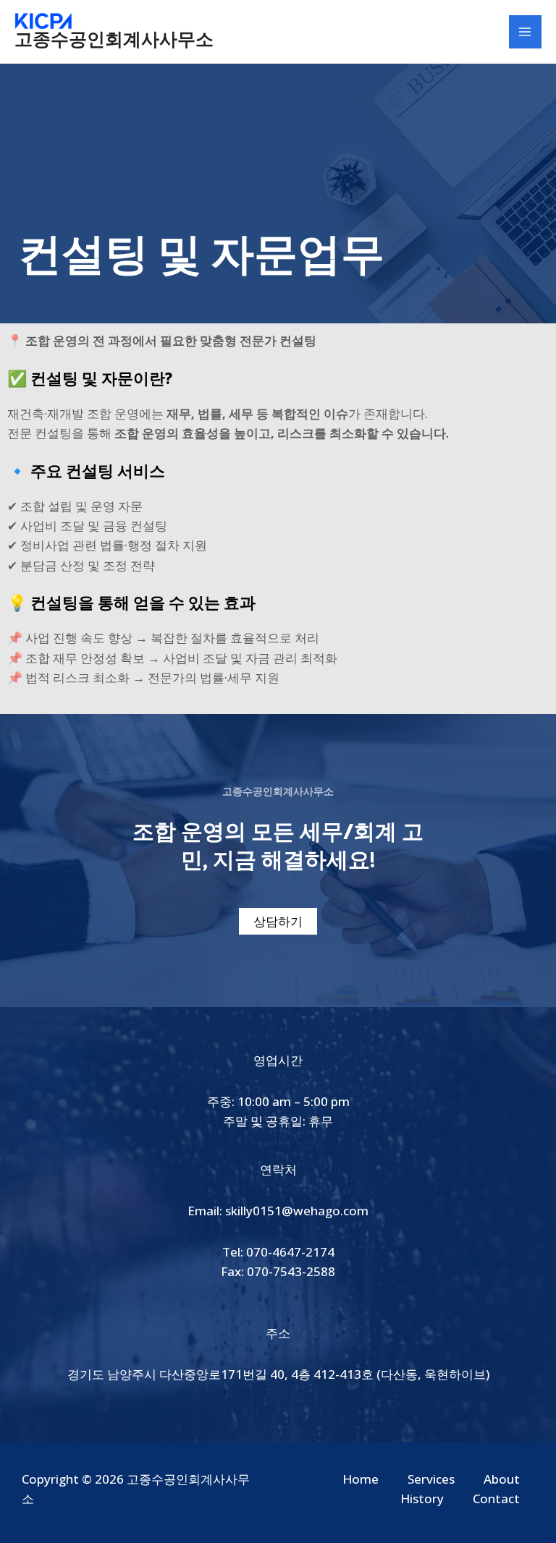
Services (431, 1479)
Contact (496, 1498)
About (502, 1479)
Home (360, 1479)
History (422, 1498)
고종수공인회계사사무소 (114, 40)
